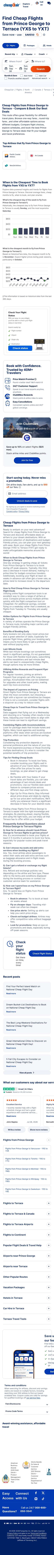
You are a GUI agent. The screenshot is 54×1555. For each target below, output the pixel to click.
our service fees (33, 1398)
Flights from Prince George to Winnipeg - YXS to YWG (26, 1180)
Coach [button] (42, 54)
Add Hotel (28, 76)
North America (28, 91)
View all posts (25, 1073)
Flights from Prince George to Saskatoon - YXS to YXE (26, 1190)
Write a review (14, 1130)
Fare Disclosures (13, 1404)
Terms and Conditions (38, 1533)
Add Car (42, 76)
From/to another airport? (18, 78)
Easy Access (8, 1496)
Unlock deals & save (27, 501)
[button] (39, 3)
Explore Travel (26, 5)
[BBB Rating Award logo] (47, 1473)
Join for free (27, 460)
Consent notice (12, 511)
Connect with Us (22, 1496)
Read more (11, 993)
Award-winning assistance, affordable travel (23, 1425)
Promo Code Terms (14, 1411)
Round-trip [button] (10, 54)
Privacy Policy (24, 511)
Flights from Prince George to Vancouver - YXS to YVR (26, 1149)
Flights (19, 90)
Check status (20, 348)
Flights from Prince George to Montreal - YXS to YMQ (25, 1170)
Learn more (27, 432)
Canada (37, 90)
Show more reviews (39, 1130)
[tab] (10, 45)
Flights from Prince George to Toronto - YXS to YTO (25, 1160)
